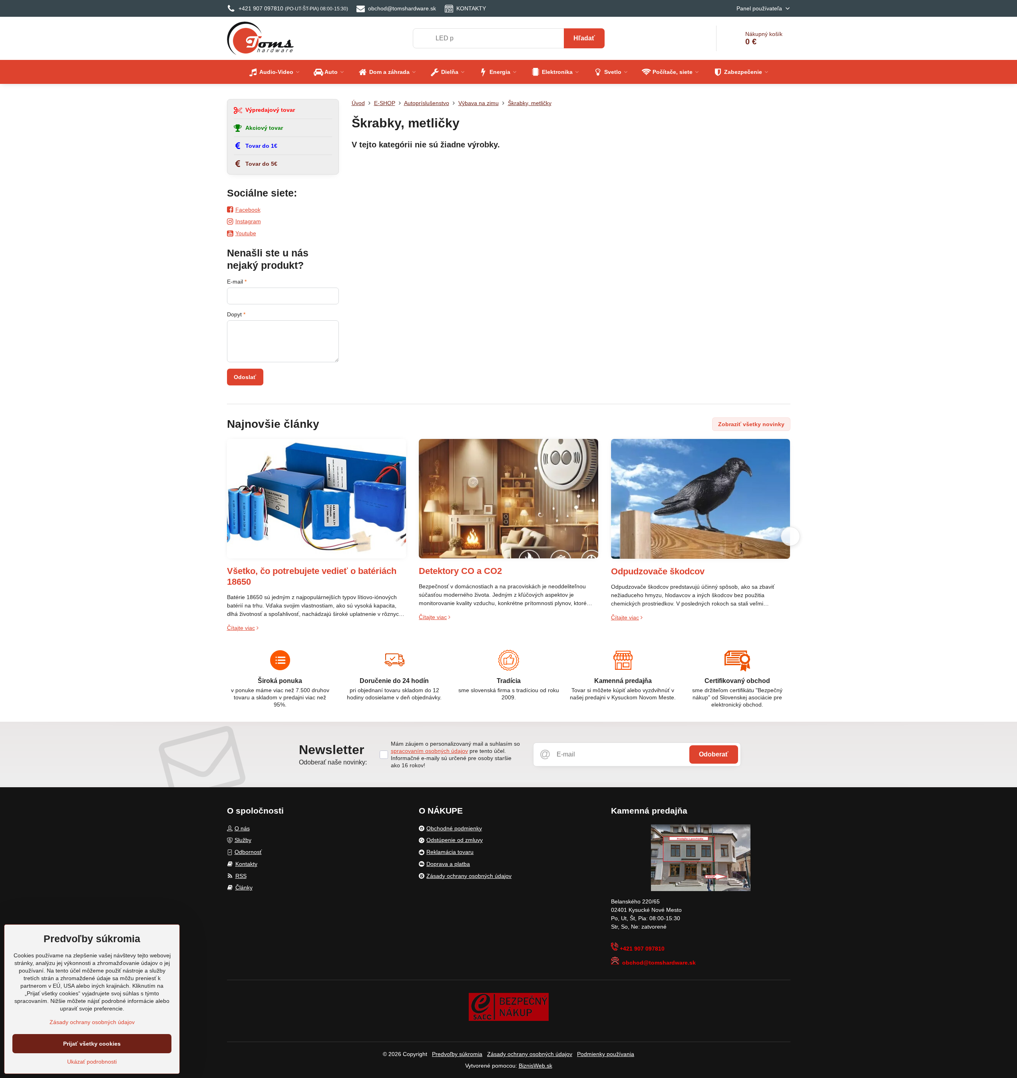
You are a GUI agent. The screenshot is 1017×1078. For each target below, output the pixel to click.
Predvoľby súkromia (457, 1054)
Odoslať (245, 377)
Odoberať (713, 754)
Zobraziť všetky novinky (751, 424)
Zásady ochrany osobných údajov (529, 1054)
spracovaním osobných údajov (429, 751)
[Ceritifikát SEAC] (508, 1006)
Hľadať (584, 38)
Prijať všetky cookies (92, 1043)
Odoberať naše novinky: (333, 762)
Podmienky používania (605, 1054)
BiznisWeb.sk (535, 1065)
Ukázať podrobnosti (92, 1061)
